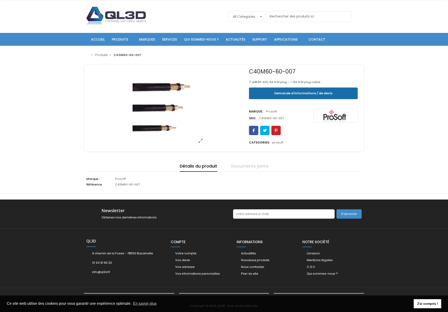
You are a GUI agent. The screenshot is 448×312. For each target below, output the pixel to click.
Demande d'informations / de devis (303, 93)
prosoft (277, 142)
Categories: (259, 142)
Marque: (256, 111)
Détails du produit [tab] (198, 166)
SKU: (252, 118)
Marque (92, 179)
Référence (94, 184)
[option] (167, 108)
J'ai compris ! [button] (427, 303)
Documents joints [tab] (249, 166)
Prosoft (271, 111)
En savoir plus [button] (145, 303)
